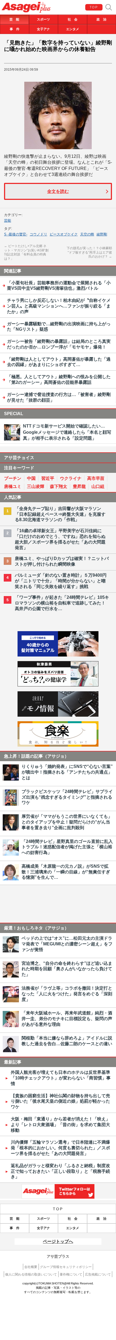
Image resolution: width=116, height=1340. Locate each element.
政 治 (101, 19)
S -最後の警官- (15, 234)
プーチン (12, 478)
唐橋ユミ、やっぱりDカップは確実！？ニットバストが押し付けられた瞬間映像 (62, 561)
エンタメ (72, 29)
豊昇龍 (79, 486)
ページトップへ (58, 1241)
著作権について (71, 1274)
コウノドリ (38, 234)
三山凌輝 (35, 486)
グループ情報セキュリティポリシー (66, 1267)
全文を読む (58, 191)
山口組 (97, 486)
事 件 (14, 29)
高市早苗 (95, 478)
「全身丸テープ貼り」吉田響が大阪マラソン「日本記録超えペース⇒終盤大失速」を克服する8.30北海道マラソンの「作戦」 (60, 514)
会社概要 (30, 1267)
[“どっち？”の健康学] (58, 685)
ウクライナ (70, 478)
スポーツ (43, 19)
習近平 (47, 478)
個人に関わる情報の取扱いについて (31, 1274)
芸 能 (14, 19)
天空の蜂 (87, 234)
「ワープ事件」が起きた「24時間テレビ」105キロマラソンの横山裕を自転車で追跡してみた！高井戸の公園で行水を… (62, 603)
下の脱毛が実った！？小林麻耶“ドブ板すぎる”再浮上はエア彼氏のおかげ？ (89, 252)
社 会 (72, 19)
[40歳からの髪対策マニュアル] (58, 655)
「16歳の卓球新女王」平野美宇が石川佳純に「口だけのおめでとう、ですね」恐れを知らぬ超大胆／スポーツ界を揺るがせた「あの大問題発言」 (60, 539)
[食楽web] (58, 745)
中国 (31, 478)
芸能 (7, 220)
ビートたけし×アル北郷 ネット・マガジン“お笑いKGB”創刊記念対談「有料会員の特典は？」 (26, 252)
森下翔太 (58, 486)
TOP (94, 7)
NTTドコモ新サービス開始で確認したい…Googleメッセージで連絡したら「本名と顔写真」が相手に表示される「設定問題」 (67, 432)
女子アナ (43, 29)
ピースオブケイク (64, 234)
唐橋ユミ (12, 486)
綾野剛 (102, 234)
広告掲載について (98, 1274)
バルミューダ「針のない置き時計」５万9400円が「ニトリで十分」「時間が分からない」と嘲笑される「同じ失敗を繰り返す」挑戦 (61, 581)
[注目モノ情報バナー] (58, 715)
